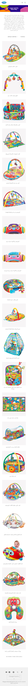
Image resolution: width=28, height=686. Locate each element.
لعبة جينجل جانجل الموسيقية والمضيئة (13, 592)
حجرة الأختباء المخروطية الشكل (12, 358)
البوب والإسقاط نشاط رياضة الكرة (13, 124)
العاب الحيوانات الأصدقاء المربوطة (13, 154)
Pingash (18, 684)
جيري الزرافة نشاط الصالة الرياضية (12, 329)
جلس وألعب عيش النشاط (12, 299)
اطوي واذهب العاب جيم (13, 95)
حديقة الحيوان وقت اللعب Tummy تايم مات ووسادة (13, 388)
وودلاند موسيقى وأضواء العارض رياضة (13, 651)
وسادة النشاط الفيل (13, 622)
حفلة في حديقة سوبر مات (12, 417)
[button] (23, 37)
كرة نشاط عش (13, 476)
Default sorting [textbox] (12, 36)
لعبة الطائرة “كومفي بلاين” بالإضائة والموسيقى (13, 563)
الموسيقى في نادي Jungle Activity (12, 212)
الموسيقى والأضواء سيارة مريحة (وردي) (12, 270)
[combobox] (10, 37)
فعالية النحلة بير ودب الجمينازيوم (13, 447)
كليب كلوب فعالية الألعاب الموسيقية (12, 505)
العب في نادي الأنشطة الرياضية (12, 183)
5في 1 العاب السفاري (12, 66)
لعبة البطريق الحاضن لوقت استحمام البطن (13, 534)
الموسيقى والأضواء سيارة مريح (12, 241)
